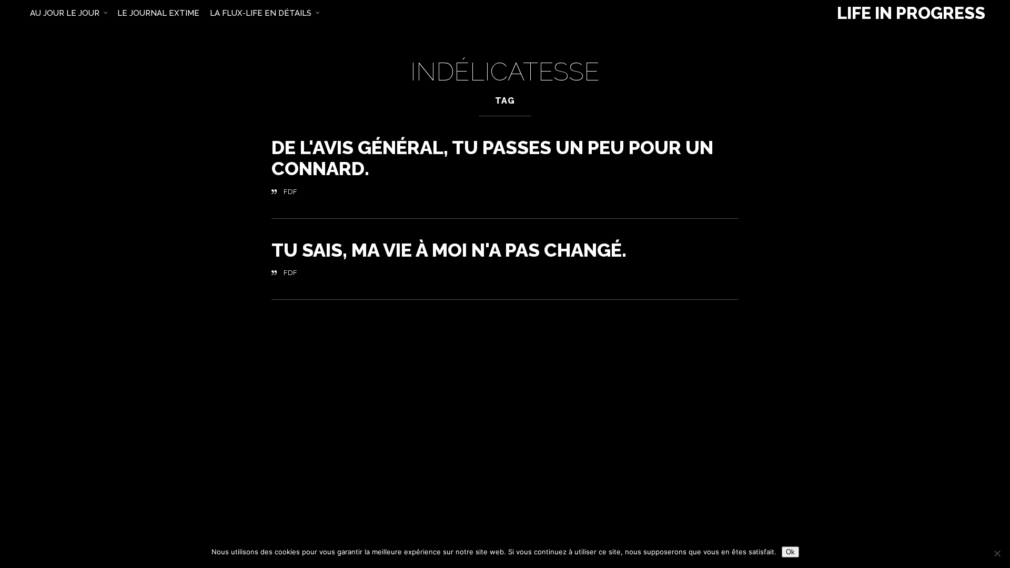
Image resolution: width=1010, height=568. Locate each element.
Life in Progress (911, 13)
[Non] (997, 553)
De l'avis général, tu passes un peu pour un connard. (492, 157)
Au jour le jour (64, 13)
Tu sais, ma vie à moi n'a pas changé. (449, 250)
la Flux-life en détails (260, 13)
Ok (790, 552)
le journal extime (158, 13)
